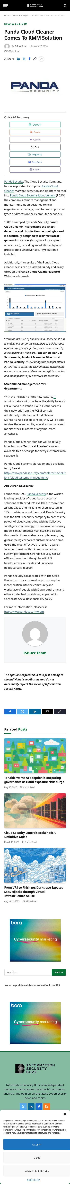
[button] (65, 1114)
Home (7, 15)
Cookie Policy (33, 1179)
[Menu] (5, 5)
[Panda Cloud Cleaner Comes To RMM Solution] (35, 87)
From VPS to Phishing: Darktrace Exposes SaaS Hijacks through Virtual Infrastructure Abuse (33, 891)
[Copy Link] (34, 59)
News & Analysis (21, 15)
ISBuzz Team (21, 46)
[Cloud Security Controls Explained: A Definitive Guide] (35, 810)
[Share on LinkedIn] (18, 59)
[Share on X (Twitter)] (24, 59)
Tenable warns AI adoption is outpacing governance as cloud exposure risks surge (34, 780)
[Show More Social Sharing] (41, 59)
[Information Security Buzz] (34, 5)
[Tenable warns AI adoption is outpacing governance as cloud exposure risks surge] (35, 755)
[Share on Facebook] (29, 59)
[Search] (65, 5)
